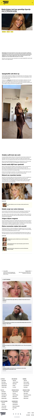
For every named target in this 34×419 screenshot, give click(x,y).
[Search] (32, 2)
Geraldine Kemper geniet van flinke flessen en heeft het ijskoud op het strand (17, 239)
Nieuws (4, 298)
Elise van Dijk (5, 12)
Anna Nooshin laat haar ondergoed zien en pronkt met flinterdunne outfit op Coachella (17, 249)
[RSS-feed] (20, 413)
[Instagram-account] (18, 413)
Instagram (16, 12)
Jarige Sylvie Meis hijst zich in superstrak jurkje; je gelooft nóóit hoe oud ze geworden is (18, 244)
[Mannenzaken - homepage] (6, 3)
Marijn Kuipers (4, 52)
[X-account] (13, 413)
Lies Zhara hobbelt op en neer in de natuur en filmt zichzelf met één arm (18, 205)
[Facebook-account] (15, 413)
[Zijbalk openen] (1, 2)
